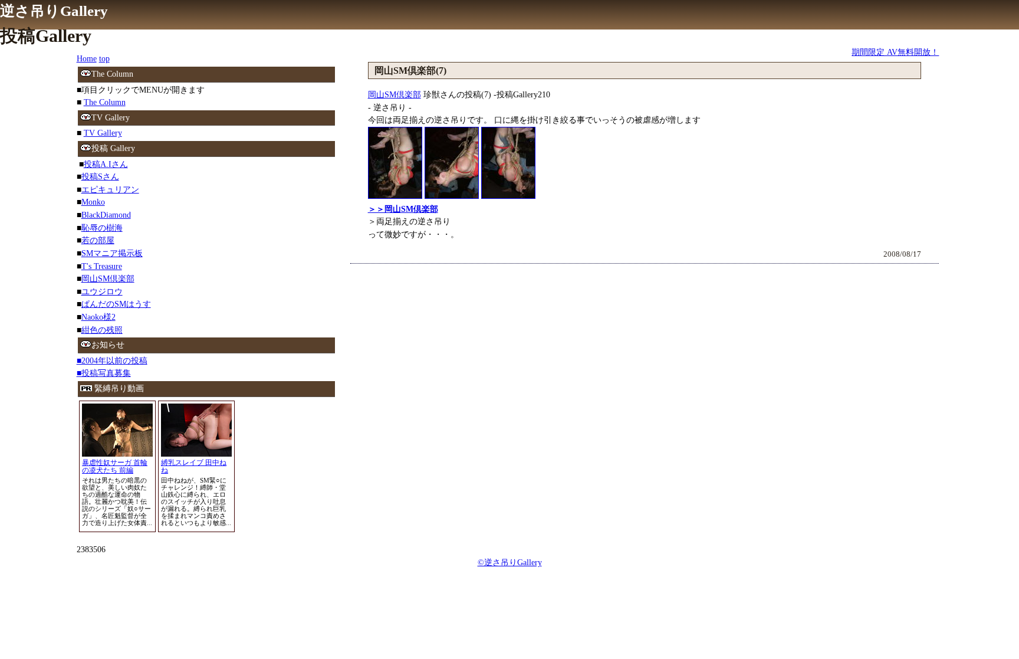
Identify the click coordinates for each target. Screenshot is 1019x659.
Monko (93, 201)
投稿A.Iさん (106, 164)
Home (87, 58)
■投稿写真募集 (104, 373)
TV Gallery (103, 132)
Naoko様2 (98, 317)
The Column (105, 102)
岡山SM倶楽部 (394, 94)
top (104, 58)
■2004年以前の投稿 (112, 360)
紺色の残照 (102, 330)
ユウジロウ (102, 291)
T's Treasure (101, 266)
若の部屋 (97, 240)
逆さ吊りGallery (54, 11)
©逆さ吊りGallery (510, 562)
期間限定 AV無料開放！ (895, 52)
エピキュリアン (110, 189)
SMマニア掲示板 (112, 253)
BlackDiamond (106, 214)
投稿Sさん (100, 176)
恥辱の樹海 (102, 227)
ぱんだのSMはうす (116, 304)
